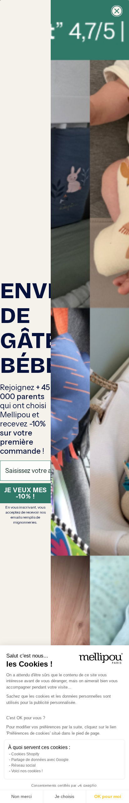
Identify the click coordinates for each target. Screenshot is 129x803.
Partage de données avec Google (40, 760)
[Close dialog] (117, 11)
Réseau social (23, 765)
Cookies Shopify (25, 754)
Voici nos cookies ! (27, 771)
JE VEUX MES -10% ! (25, 493)
